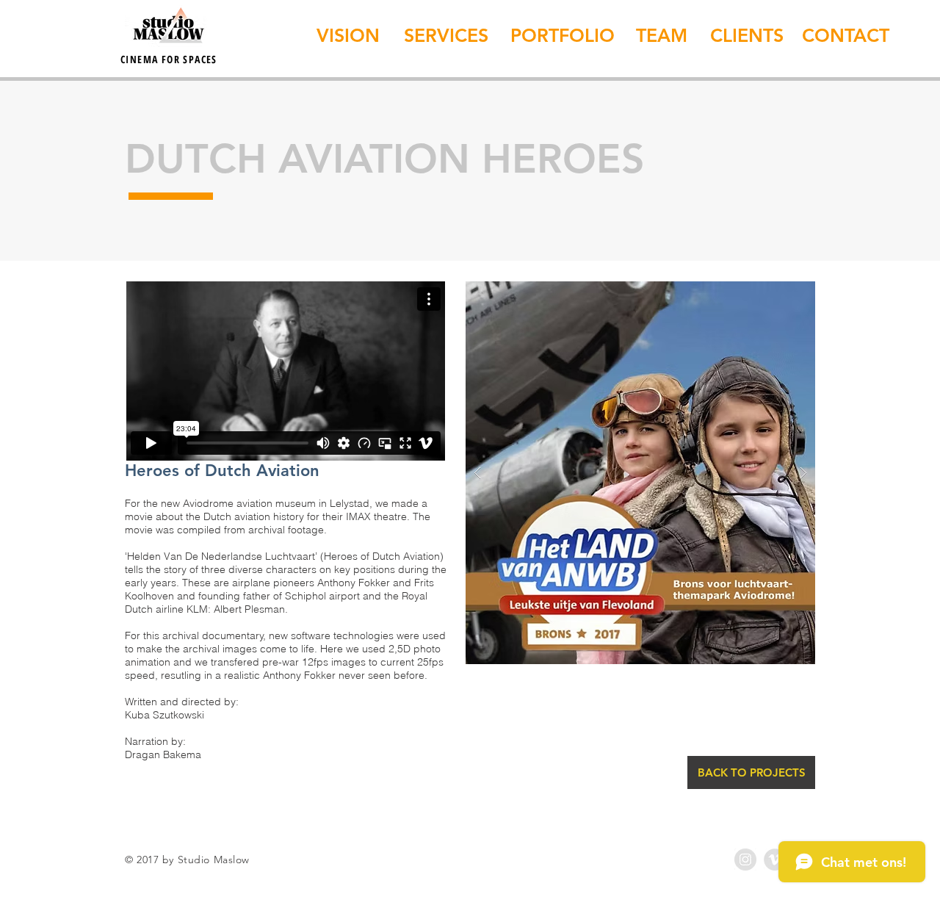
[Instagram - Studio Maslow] (745, 860)
